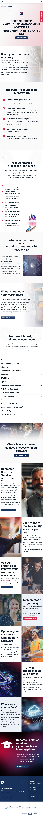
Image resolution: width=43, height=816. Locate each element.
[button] (41, 1)
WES (25, 121)
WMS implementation (34, 752)
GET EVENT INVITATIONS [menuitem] (20, 791)
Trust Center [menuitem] (32, 796)
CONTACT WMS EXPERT (30, 618)
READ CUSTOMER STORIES (21, 455)
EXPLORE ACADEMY (22, 766)
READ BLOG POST (7, 587)
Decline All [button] (35, 813)
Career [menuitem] (31, 791)
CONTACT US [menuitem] (18, 789)
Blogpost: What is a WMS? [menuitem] (35, 787)
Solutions (5, 6)
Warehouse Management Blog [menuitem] (35, 784)
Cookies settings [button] (24, 813)
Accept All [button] (30, 813)
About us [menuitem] (32, 794)
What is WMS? (6, 580)
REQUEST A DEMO (41, 16)
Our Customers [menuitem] (33, 789)
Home (2, 6)
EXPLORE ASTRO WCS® (8, 317)
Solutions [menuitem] (32, 781)
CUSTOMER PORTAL (7, 797)
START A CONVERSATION (8, 510)
